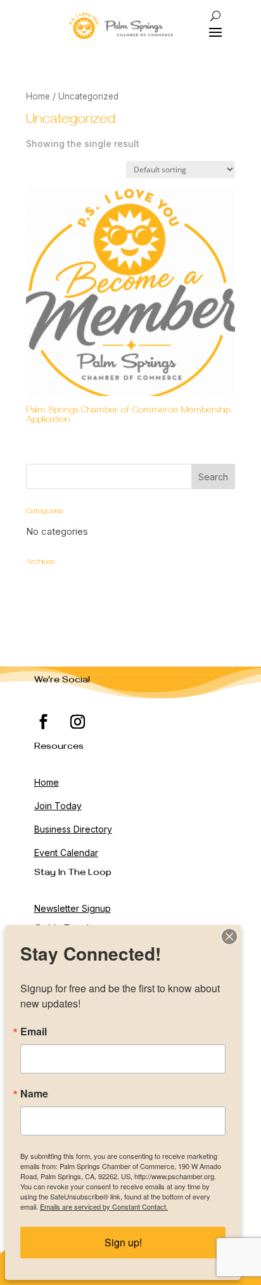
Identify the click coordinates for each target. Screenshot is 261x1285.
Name (34, 1094)
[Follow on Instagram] (77, 721)
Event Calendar (66, 852)
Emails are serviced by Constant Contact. (104, 1206)
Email (33, 1031)
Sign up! (123, 1242)
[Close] (229, 936)
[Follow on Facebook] (43, 721)
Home (38, 96)
